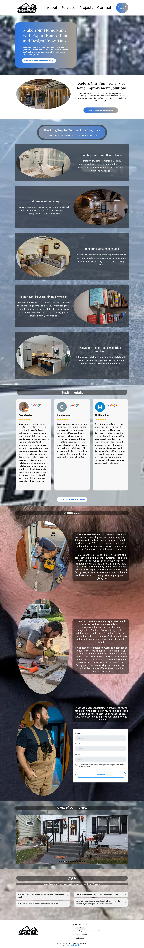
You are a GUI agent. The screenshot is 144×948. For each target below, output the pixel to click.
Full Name (80, 734)
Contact (104, 7)
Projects (86, 7)
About (52, 7)
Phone (78, 754)
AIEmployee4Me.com (75, 945)
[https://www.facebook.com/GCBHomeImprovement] (80, 928)
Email (78, 744)
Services (68, 7)
